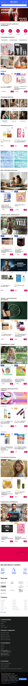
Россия (2, 603)
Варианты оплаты (5, 634)
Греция (14, 601)
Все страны (3, 612)
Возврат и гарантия (5, 637)
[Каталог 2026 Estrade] (22, 583)
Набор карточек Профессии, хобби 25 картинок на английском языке (7, 206)
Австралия (14, 606)
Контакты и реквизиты (6, 663)
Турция (14, 604)
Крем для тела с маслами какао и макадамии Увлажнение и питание (6, 251)
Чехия (2, 606)
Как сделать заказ (5, 632)
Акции (2, 623)
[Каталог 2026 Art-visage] (13, 586)
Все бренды (3, 593)
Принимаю (22, 679)
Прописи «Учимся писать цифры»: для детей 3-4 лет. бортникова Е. (20, 448)
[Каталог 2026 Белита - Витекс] (5, 583)
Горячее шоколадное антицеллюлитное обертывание (19, 251)
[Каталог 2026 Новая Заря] (22, 586)
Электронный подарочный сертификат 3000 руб (20, 538)
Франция (14, 603)
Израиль (2, 601)
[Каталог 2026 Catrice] (13, 590)
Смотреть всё (3, 406)
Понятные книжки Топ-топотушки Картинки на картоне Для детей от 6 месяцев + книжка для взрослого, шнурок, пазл (6, 381)
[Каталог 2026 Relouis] (5, 586)
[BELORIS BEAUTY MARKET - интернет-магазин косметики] (14, 2)
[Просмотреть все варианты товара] (12, 91)
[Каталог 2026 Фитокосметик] (22, 590)
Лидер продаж (4, 627)
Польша (2, 609)
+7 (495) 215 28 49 (6, 651)
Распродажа (3, 621)
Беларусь (3, 600)
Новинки (3, 625)
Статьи (2, 648)
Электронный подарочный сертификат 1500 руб (7, 538)
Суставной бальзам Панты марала (20, 493)
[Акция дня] (14, 14)
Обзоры (2, 646)
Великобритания (16, 609)
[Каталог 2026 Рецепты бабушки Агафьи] (13, 583)
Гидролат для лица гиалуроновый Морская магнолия (7, 422)
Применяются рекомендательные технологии (11, 668)
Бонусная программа (5, 639)
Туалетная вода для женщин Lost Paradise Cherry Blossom (21, 335)
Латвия (14, 600)
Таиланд (2, 604)
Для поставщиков (5, 666)
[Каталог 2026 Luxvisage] (5, 590)
